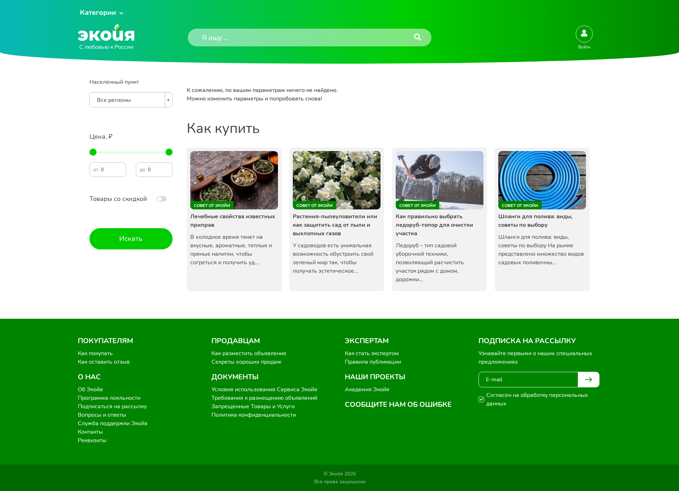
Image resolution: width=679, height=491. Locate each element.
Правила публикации (373, 362)
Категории (98, 12)
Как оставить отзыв (104, 362)
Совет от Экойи (212, 205)
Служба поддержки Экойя (112, 423)
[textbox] (129, 100)
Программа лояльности (109, 398)
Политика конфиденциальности (253, 415)
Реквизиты (92, 440)
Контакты (90, 432)
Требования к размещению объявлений (264, 398)
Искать (131, 238)
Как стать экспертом (372, 353)
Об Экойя (90, 389)
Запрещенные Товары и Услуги (253, 406)
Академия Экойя (367, 389)
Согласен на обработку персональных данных (537, 399)
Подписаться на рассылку (112, 406)
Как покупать (95, 353)
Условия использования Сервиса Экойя (264, 389)
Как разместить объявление (248, 353)
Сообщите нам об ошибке (398, 404)
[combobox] (131, 100)
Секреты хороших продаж (246, 362)
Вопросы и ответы (102, 415)
